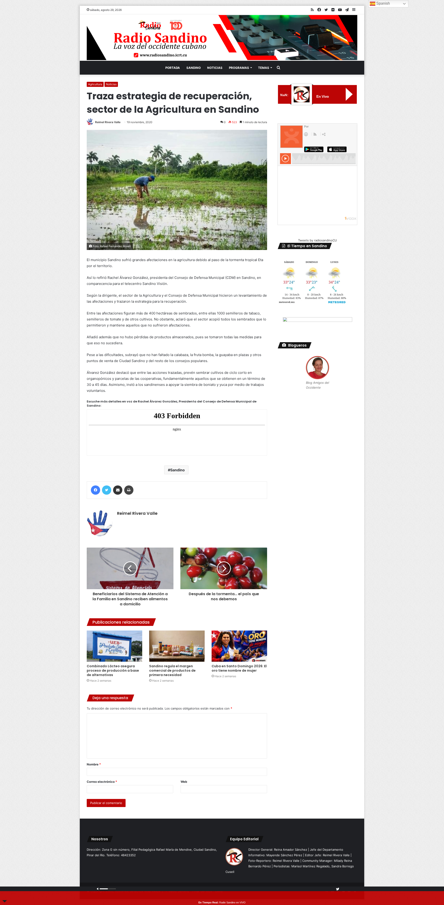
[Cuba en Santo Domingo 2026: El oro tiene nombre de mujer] (239, 646)
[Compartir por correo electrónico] (117, 490)
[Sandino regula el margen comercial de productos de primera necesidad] (177, 646)
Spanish (382, 3)
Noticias (214, 68)
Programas (239, 68)
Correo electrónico (102, 781)
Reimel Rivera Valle (107, 122)
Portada (172, 68)
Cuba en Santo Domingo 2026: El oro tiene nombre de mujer (239, 668)
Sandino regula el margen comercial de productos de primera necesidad (172, 670)
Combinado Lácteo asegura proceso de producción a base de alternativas (113, 670)
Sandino (193, 68)
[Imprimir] (128, 490)
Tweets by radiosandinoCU (317, 240)
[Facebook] (95, 490)
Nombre (94, 764)
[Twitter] (106, 490)
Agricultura (95, 84)
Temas (263, 68)
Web (184, 781)
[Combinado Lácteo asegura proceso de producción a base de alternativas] (114, 646)
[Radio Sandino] (222, 37)
